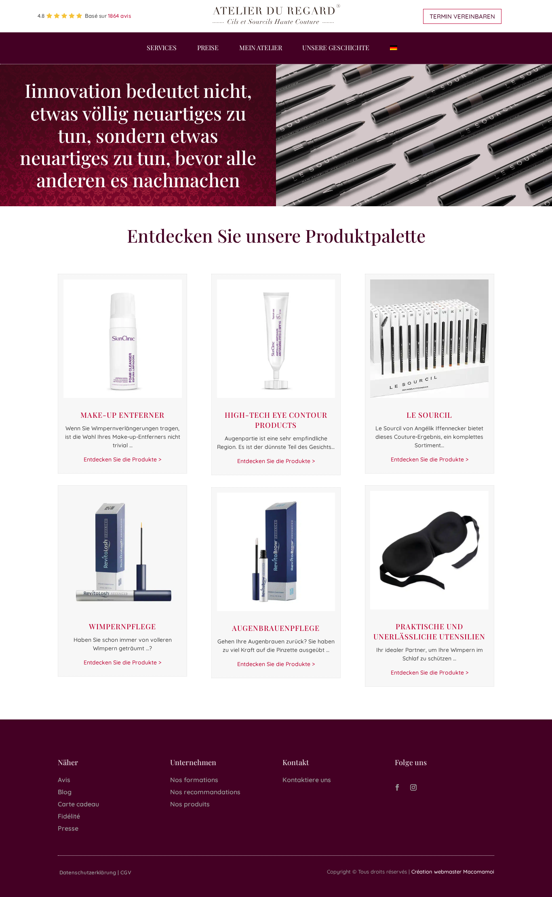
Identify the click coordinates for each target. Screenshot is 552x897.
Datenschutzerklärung (87, 872)
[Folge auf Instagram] (413, 787)
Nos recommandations (205, 792)
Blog (65, 792)
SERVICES (162, 48)
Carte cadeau (78, 804)
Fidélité (69, 816)
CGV (125, 872)
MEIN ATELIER (260, 48)
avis (119, 16)
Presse (68, 828)
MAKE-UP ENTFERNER (122, 415)
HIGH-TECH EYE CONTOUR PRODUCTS (276, 420)
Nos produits (190, 804)
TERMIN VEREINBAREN (462, 16)
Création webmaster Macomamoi (452, 871)
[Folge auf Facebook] (397, 787)
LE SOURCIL (429, 415)
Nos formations (194, 780)
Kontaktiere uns (306, 780)
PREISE (208, 48)
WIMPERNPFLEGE (122, 626)
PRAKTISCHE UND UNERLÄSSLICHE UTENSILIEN (429, 631)
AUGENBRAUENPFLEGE (276, 628)
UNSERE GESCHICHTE (335, 48)
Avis (64, 780)
